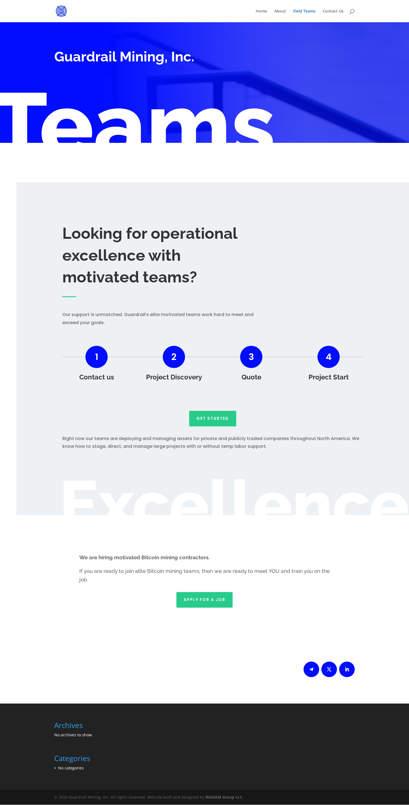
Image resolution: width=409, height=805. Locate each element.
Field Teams (304, 11)
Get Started (212, 418)
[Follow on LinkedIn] (347, 669)
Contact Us (333, 11)
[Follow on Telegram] (311, 669)
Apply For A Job (204, 599)
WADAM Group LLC (223, 797)
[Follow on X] (329, 669)
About (280, 11)
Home (261, 11)
